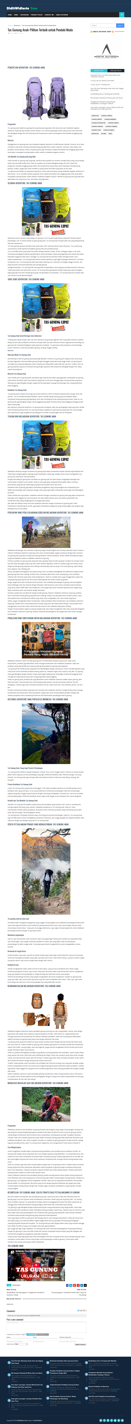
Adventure (17, 25)
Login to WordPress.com (42, 1334)
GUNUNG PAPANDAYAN (99, 123)
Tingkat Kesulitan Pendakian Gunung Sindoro (64, 1385)
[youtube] (118, 1420)
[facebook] (104, 1420)
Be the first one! (35, 1315)
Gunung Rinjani (108, 130)
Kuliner (103, 133)
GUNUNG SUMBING (111, 126)
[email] (115, 1420)
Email (34, 1337)
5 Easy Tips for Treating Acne (100, 84)
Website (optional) (65, 1337)
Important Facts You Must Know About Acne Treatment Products (105, 76)
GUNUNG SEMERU (113, 123)
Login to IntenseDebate (30, 1334)
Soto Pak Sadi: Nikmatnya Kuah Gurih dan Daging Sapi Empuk (107, 89)
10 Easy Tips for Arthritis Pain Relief (102, 81)
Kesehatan (25, 15)
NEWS (16, 15)
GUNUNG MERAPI (97, 119)
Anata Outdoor (62, 15)
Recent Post (99, 70)
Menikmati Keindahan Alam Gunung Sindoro (64, 1361)
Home (10, 15)
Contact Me (49, 15)
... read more (38, 1367)
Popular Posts (115, 70)
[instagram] (108, 1420)
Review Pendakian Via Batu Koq (99, 1386)
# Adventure (16, 1285)
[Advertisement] (46, 49)
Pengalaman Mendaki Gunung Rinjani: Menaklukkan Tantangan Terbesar (103, 102)
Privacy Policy (36, 15)
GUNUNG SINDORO (97, 126)
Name (8, 1337)
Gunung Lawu (96, 130)
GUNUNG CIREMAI (106, 115)
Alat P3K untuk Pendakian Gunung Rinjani (102, 1396)
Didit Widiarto (38, 1420)
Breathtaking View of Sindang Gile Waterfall (105, 94)
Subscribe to (11, 1344)
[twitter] (100, 1420)
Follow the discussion (85, 1310)
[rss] (111, 1420)
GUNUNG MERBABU (110, 119)
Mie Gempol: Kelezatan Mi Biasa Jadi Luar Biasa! (107, 98)
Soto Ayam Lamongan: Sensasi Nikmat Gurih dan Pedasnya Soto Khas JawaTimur (107, 108)
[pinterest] (122, 1420)
